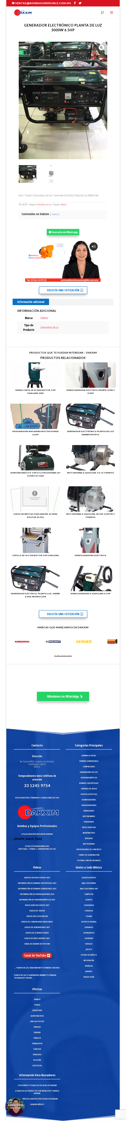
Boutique (22, 848)
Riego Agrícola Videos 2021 (37, 905)
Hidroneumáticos (89, 777)
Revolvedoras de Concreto (89, 849)
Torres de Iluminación (88, 854)
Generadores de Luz (42, 195)
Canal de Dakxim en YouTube (37, 943)
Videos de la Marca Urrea (37, 932)
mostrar (55, 214)
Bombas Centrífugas (88, 783)
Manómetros (89, 832)
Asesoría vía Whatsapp (65, 232)
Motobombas (89, 816)
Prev (11, 642)
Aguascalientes (89, 877)
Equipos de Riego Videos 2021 (37, 877)
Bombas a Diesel (89, 755)
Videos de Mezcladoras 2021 (37, 938)
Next (114, 642)
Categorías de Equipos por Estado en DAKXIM (37, 1098)
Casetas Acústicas (89, 794)
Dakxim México (37, 1104)
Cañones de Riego (89, 788)
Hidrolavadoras (88, 805)
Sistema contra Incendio (89, 860)
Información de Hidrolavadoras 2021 (37, 894)
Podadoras (89, 821)
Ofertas (37, 989)
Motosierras (89, 843)
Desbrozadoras (89, 799)
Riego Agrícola (89, 827)
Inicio (21, 195)
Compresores (89, 766)
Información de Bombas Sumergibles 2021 (37, 888)
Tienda (28, 195)
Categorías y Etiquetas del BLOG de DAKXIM (37, 1085)
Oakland (63, 204)
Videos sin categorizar (37, 916)
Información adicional (30, 302)
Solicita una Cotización (63, 290)
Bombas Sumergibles (88, 761)
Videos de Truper (37, 910)
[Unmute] (74, 279)
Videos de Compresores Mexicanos (37, 921)
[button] (101, 47)
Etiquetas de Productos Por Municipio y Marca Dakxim (37, 1092)
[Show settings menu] (80, 279)
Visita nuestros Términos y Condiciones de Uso (37, 797)
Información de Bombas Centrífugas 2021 (37, 883)
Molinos (89, 838)
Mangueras (89, 810)
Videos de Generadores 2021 (37, 927)
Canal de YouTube (35, 955)
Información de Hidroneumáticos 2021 (37, 899)
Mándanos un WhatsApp (63, 696)
